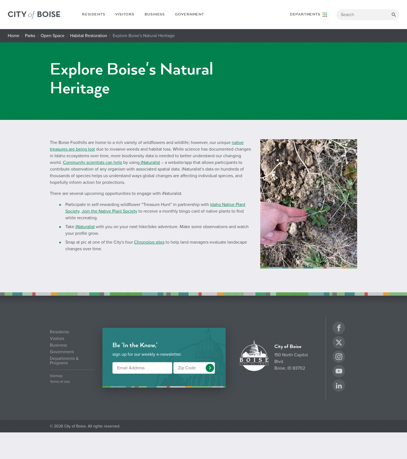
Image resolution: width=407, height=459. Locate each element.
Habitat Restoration (88, 35)
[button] (210, 368)
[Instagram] (339, 358)
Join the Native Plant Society (109, 211)
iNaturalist (150, 162)
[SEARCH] (394, 15)
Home (13, 35)
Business (155, 14)
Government (189, 14)
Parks (30, 35)
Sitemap (56, 376)
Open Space (53, 35)
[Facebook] (339, 329)
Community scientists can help (92, 162)
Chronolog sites (149, 242)
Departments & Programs (64, 360)
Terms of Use (60, 382)
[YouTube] (339, 372)
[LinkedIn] (339, 386)
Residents (93, 14)
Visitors (124, 14)
